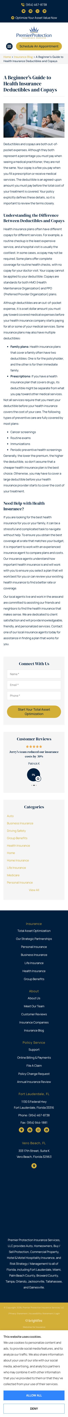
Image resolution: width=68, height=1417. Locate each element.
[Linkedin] (44, 11)
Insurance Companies (34, 1022)
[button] (9, 46)
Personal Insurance (34, 947)
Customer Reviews (34, 1014)
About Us (34, 998)
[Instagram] (37, 11)
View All (34, 890)
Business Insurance (34, 955)
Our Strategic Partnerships (34, 939)
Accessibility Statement (41, 1313)
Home (7, 57)
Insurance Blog (23, 57)
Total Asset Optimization (34, 931)
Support (34, 1050)
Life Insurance (34, 963)
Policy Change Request (34, 1074)
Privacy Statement (18, 1313)
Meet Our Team (34, 1006)
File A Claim (34, 1066)
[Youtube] (23, 11)
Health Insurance (34, 971)
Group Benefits (34, 979)
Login (57, 1313)
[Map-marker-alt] (21, 1130)
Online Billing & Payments (34, 1058)
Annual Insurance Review (34, 1082)
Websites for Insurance (34, 1327)
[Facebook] (30, 11)
